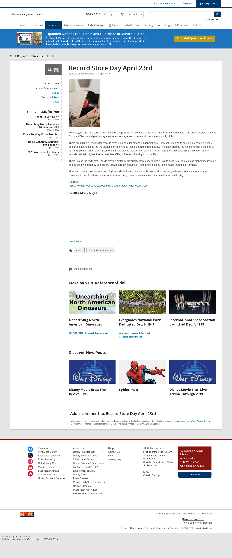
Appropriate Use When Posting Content (193, 421)
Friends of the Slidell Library (157, 451)
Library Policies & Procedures (88, 463)
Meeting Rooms (46, 467)
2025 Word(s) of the (42, 152)
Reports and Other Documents (89, 482)
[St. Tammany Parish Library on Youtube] (30, 467)
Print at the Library (47, 451)
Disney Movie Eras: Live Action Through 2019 (188, 391)
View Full (75, 241)
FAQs (111, 455)
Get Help (198, 25)
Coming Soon (152, 25)
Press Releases (81, 478)
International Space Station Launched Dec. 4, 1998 (192, 322)
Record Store (82, 192)
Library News (80, 474)
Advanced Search (213, 19)
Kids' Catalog (95, 25)
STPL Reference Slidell (39, 56)
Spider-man (128, 389)
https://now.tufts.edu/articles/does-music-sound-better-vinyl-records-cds (108, 185)
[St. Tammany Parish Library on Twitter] (30, 455)
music (79, 251)
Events (116, 25)
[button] (165, 3)
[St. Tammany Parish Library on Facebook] (30, 449)
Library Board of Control (85, 455)
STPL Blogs (17, 56)
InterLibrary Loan (46, 474)
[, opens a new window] (27, 515)
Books (55, 92)
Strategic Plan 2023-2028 (86, 467)
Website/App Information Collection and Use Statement (184, 513)
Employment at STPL (84, 470)
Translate (207, 522)
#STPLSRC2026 (76, 333)
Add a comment (83, 269)
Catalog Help (114, 459)
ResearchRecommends (101, 251)
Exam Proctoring (46, 459)
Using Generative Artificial (43, 143)
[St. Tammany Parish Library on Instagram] (30, 461)
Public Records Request (85, 489)
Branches (37, 25)
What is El (47, 116)
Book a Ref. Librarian (49, 455)
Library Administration (84, 451)
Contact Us (114, 451)
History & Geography (141, 333)
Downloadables (50, 97)
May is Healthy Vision (40, 134)
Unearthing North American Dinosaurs (42, 125)
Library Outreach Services (51, 478)
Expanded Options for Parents (194, 38)
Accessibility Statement (168, 528)
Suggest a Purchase (48, 470)
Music (55, 101)
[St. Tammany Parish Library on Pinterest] (30, 474)
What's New (132, 25)
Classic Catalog (151, 475)
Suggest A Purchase (176, 25)
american (124, 333)
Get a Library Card (47, 463)
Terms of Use (127, 528)
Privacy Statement (145, 528)
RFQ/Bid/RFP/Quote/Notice (87, 493)
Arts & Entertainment (47, 88)
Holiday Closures (82, 486)
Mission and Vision (82, 459)
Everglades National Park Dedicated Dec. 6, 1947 (140, 322)
